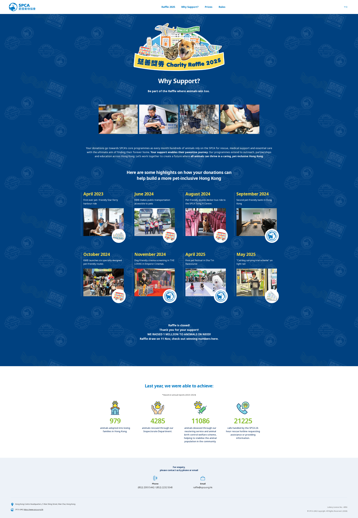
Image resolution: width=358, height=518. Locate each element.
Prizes (208, 7)
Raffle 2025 (168, 7)
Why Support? (190, 7)
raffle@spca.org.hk (202, 487)
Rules (222, 7)
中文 (346, 7)
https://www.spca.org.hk (33, 509)
